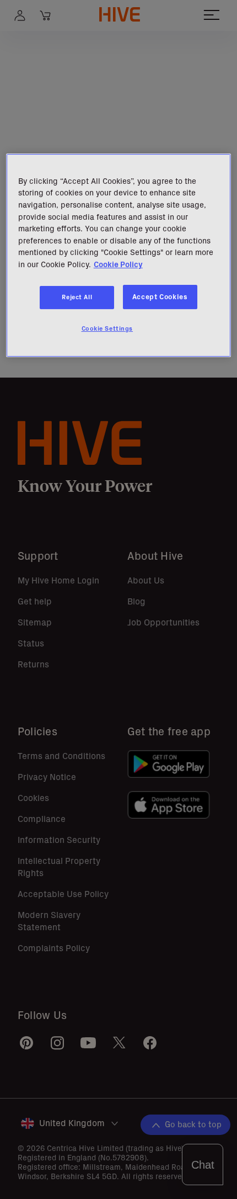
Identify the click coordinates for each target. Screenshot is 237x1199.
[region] (118, 255)
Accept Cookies (160, 297)
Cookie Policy (118, 264)
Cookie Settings (107, 328)
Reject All (77, 297)
